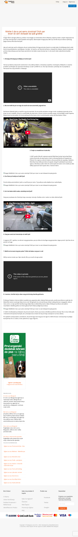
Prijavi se (62, 508)
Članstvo (24, 502)
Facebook (47, 497)
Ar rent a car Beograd (9, 396)
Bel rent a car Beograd (9, 412)
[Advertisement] (39, 15)
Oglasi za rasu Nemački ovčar (12, 457)
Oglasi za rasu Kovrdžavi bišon (12, 479)
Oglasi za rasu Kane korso (11, 476)
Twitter (46, 502)
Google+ (46, 507)
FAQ (23, 510)
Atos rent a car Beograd (10, 426)
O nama (6, 497)
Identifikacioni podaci (10, 507)
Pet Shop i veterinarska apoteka (12, 436)
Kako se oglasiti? (27, 499)
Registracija (72, 2)
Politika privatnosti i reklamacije (9, 504)
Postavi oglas (72, 6)
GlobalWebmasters (53, 525)
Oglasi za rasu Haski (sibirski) (12, 483)
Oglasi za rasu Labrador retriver (13, 472)
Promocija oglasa (27, 507)
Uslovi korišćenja (8, 499)
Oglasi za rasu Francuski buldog (13, 469)
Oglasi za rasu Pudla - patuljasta (13, 460)
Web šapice (25, 505)
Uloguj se (65, 2)
